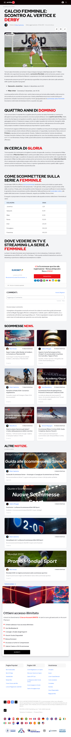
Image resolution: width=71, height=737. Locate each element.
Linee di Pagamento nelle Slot (13, 687)
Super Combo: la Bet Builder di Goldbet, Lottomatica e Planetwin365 (19, 353)
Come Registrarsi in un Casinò (35, 669)
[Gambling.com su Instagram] (16, 704)
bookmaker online (56, 191)
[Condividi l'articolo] (56, 29)
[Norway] (22, 723)
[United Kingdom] (5, 719)
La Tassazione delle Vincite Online (34, 680)
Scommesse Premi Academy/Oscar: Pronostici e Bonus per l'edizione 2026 (50, 391)
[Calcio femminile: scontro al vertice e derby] (5, 723)
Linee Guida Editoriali (54, 676)
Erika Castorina (19, 25)
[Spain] (34, 723)
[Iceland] (51, 719)
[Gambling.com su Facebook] (12, 704)
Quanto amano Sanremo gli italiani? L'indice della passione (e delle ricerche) (19, 430)
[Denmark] (39, 719)
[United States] (43, 723)
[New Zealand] (17, 723)
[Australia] (9, 719)
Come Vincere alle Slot (12, 683)
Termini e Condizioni (26, 712)
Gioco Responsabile (53, 690)
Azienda (50, 687)
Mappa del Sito (52, 693)
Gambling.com (6, 6)
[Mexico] (9, 723)
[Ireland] (64, 719)
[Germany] (43, 719)
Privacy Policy (38, 712)
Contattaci (51, 683)
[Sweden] (39, 723)
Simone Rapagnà (47, 426)
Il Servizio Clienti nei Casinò (34, 673)
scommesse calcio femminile (55, 99)
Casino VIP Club (31, 676)
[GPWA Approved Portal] (62, 730)
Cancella (59, 301)
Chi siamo (50, 669)
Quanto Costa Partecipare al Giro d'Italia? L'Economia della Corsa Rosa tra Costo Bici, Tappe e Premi (50, 354)
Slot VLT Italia (9, 673)
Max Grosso (13, 349)
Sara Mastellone (47, 387)
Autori (50, 673)
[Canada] (30, 719)
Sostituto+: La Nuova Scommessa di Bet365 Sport (23, 507)
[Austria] (13, 719)
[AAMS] (10, 731)
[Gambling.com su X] (5, 704)
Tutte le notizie (9, 584)
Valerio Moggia (46, 349)
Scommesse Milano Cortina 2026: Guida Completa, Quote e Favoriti (51, 430)
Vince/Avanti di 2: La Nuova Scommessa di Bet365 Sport (24, 540)
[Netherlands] (13, 723)
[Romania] (30, 723)
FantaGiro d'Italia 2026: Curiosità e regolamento (17, 391)
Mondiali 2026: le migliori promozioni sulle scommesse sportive (26, 573)
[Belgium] (17, 719)
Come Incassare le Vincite (33, 685)
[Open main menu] (5, 2)
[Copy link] (65, 29)
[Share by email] (61, 29)
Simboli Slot (9, 680)
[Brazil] (26, 719)
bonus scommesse (29, 184)
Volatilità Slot (9, 676)
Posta (63, 301)
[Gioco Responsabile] (33, 731)
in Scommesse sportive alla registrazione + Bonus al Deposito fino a (47, 268)
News (13, 6)
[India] (60, 719)
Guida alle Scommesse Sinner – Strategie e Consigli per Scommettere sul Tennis (32, 474)
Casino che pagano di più (33, 688)
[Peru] (26, 723)
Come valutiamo (52, 680)
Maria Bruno (13, 426)
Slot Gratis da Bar (10, 669)
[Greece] (47, 719)
